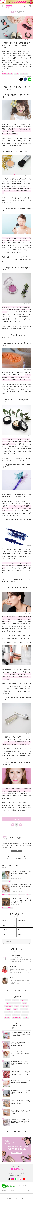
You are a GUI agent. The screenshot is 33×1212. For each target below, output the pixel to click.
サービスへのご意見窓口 (19, 1173)
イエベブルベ (24, 73)
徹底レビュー (9, 1006)
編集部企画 (24, 1000)
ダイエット (16, 1015)
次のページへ (16, 819)
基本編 (24, 1003)
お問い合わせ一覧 (13, 1198)
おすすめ (10, 73)
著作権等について (21, 1190)
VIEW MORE (17, 991)
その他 (20, 934)
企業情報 (4, 1190)
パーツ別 (25, 1012)
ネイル (20, 930)
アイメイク (10, 71)
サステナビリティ (22, 1198)
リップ (15, 1009)
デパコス (24, 1015)
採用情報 (29, 1190)
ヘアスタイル (24, 1009)
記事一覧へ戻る (16, 858)
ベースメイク (21, 920)
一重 (9, 881)
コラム (3, 934)
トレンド (16, 73)
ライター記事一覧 (16, 850)
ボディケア (21, 925)
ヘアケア (4, 930)
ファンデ (7, 1017)
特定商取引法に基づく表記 (16, 1175)
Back (4, 828)
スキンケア (5, 920)
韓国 (17, 1006)
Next (29, 828)
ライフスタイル (16, 1017)
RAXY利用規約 (10, 1173)
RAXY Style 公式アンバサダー (9, 894)
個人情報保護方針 (12, 1190)
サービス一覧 (5, 1198)
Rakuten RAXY (9, 7)
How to (4, 73)
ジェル (28, 894)
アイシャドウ (21, 894)
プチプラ (17, 1012)
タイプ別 (26, 1017)
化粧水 (8, 1015)
